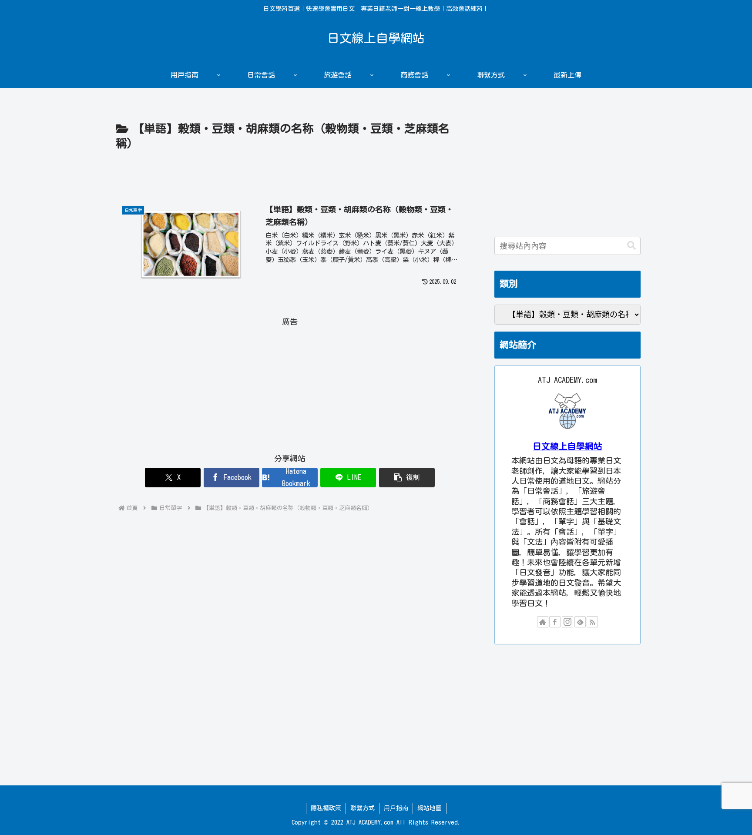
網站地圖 (429, 808)
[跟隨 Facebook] (555, 621)
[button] (407, 477)
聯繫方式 (362, 808)
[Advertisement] (290, 177)
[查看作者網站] (542, 621)
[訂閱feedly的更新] (580, 621)
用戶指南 (396, 808)
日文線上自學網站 (567, 446)
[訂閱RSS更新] (592, 621)
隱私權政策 (326, 808)
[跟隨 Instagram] (567, 621)
